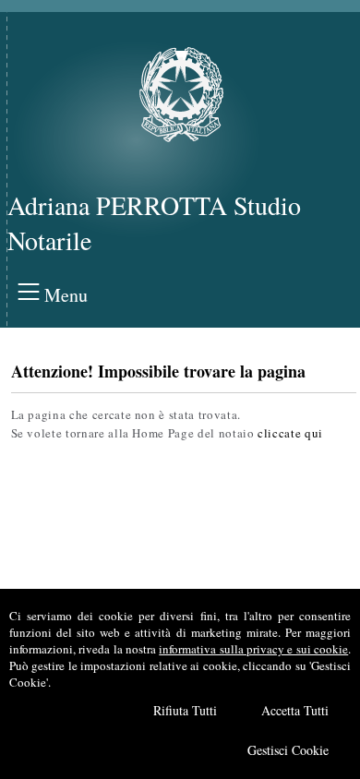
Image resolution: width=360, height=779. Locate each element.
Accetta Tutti (295, 710)
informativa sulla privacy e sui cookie (253, 649)
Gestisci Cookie (288, 750)
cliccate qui (290, 433)
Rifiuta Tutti (185, 710)
